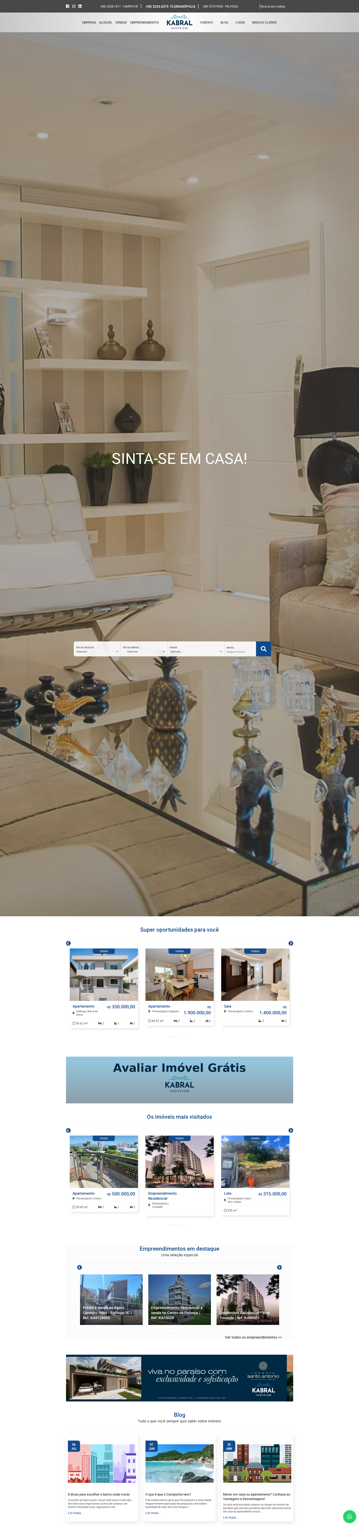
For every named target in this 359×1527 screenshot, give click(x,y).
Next (291, 943)
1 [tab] (171, 1037)
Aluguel (105, 22)
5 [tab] (184, 1037)
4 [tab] (181, 1037)
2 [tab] (174, 1037)
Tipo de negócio (85, 647)
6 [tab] (188, 1037)
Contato (206, 22)
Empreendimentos (144, 22)
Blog (224, 22)
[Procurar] (263, 648)
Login (240, 22)
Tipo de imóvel (131, 647)
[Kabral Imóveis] (179, 22)
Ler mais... (76, 1513)
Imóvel (230, 647)
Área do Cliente (264, 22)
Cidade (173, 647)
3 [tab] (178, 1037)
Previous (68, 943)
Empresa (89, 22)
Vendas (121, 22)
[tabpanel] (104, 988)
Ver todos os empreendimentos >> (253, 1337)
